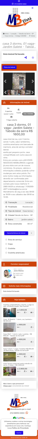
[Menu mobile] (19, 17)
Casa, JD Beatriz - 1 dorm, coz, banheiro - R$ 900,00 (18, 320)
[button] (5, 81)
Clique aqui (7, 386)
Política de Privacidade (20, 428)
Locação (14, 34)
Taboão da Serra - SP (26, 34)
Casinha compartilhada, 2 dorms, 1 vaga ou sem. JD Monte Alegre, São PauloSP (18, 305)
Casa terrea (9, 36)
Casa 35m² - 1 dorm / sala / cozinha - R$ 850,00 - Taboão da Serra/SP (17, 335)
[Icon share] (19, 1)
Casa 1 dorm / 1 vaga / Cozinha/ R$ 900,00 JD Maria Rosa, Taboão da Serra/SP (18, 349)
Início (7, 34)
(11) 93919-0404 (20, 4)
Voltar (32, 36)
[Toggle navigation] (32, 8)
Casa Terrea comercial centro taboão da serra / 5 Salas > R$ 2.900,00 (17, 364)
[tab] (9, 67)
